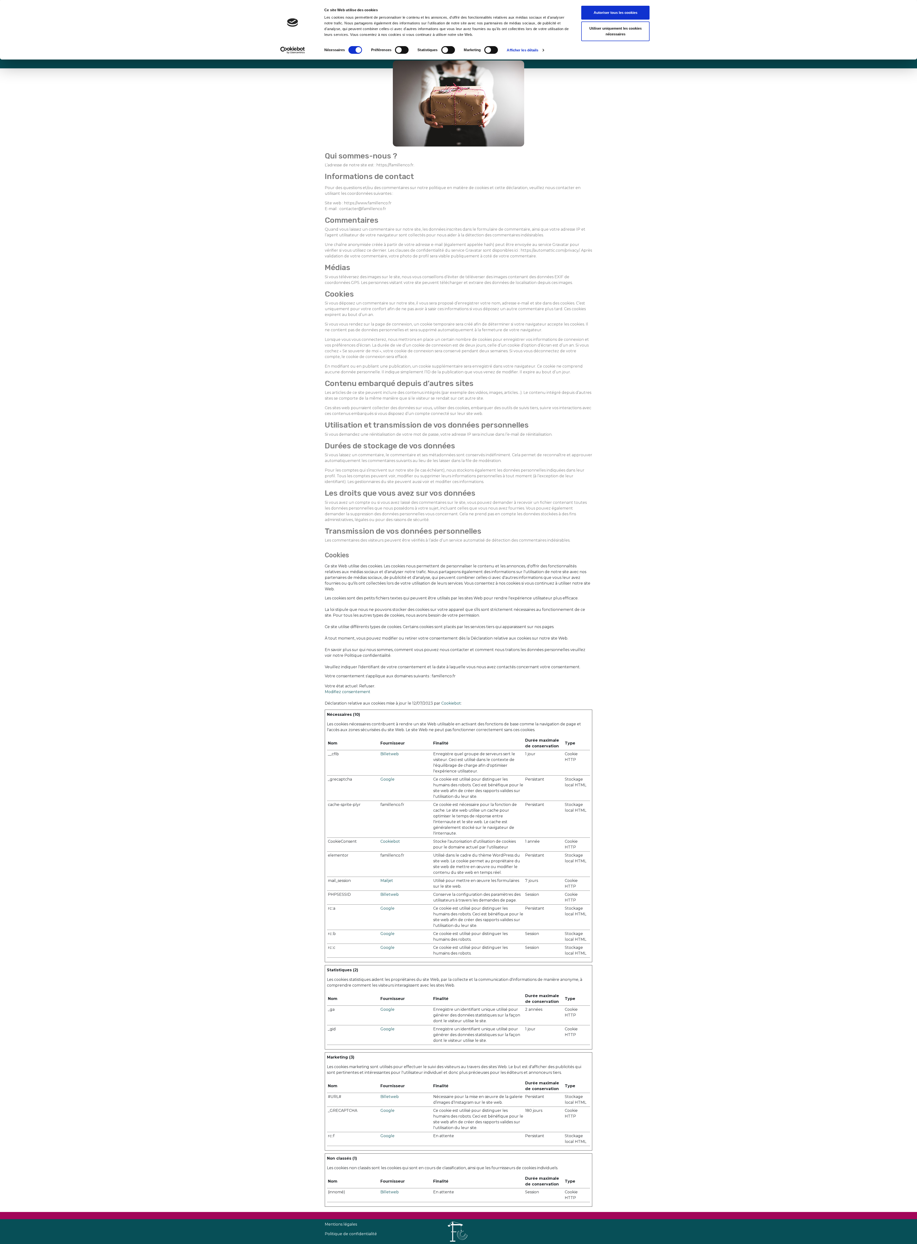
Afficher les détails (522, 50)
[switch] (402, 50)
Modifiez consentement (347, 692)
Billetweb (389, 754)
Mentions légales (341, 1224)
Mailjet (386, 880)
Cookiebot (451, 703)
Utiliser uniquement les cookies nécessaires (615, 31)
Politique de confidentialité (351, 1234)
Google (387, 779)
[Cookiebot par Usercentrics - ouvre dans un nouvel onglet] (293, 50)
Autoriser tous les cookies (615, 13)
